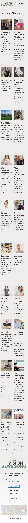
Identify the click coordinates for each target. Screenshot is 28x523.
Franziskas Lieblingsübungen (8, 333)
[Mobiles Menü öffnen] (25, 3)
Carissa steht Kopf (18, 300)
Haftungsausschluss (14, 496)
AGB (14, 501)
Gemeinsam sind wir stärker (6, 34)
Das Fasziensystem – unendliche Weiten (20, 377)
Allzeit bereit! (17, 169)
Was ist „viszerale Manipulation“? (7, 170)
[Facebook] (19, 4)
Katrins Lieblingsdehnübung (9, 214)
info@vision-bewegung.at (14, 485)
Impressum (14, 498)
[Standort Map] (14, 510)
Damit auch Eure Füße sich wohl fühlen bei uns (6, 427)
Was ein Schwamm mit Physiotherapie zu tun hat (20, 36)
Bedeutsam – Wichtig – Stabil (19, 82)
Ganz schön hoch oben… (6, 374)
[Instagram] (22, 4)
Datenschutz (14, 493)
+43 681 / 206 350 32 (14, 487)
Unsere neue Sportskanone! (7, 81)
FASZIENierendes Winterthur (8, 124)
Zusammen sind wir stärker (20, 333)
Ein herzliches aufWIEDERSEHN (8, 257)
